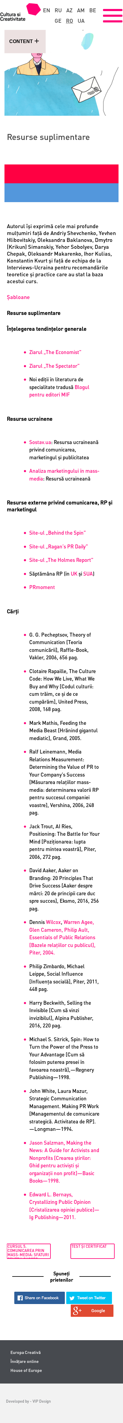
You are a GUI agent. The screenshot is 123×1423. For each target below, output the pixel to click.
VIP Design (42, 1401)
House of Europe (26, 1370)
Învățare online (24, 1361)
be (92, 10)
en (46, 10)
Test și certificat (89, 1246)
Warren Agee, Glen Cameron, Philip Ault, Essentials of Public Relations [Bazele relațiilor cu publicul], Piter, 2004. (62, 937)
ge (58, 21)
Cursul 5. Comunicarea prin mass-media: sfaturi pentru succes (28, 1251)
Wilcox (53, 922)
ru (58, 10)
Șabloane (18, 296)
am (81, 10)
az (69, 10)
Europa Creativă (25, 1352)
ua (81, 21)
